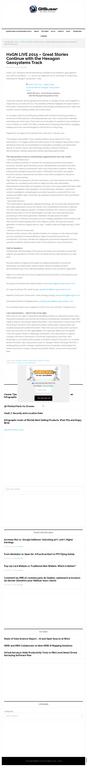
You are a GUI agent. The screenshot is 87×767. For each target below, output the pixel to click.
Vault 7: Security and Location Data (23, 413)
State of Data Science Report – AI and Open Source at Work (37, 638)
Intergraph (31, 363)
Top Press (45, 360)
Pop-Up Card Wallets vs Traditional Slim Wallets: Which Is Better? (40, 566)
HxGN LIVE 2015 (21, 363)
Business (19, 360)
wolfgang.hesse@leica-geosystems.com (56, 301)
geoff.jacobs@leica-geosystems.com (55, 289)
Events (25, 360)
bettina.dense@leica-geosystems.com (59, 283)
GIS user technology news (43, 9)
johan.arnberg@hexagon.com (68, 295)
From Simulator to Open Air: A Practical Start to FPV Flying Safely (39, 554)
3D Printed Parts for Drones (19, 406)
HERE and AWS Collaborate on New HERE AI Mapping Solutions (38, 645)
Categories (8, 711)
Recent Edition (48, 386)
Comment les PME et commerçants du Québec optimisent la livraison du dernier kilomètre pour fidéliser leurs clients (42, 579)
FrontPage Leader (35, 360)
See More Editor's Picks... (14, 430)
